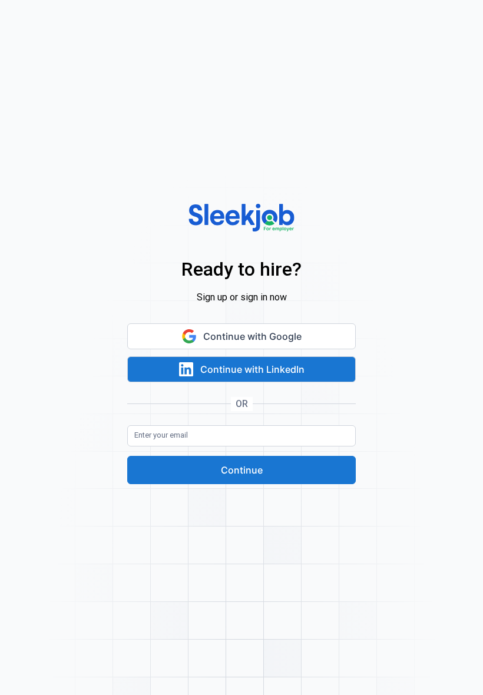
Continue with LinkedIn (252, 369)
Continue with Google (252, 336)
